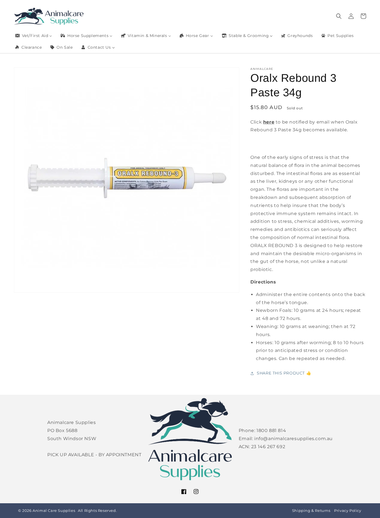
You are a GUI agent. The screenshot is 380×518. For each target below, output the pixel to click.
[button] (339, 16)
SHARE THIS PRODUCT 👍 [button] (284, 373)
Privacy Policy (347, 511)
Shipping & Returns (311, 511)
